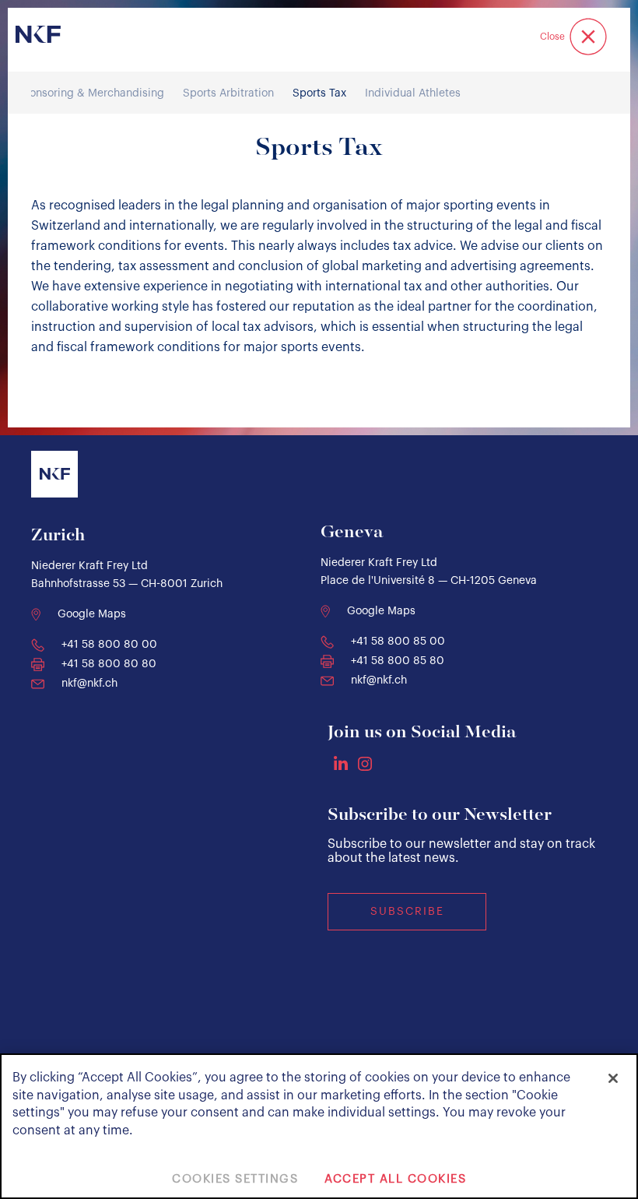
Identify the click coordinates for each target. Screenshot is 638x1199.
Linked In (341, 763)
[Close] (613, 1078)
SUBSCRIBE (407, 911)
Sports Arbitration (228, 93)
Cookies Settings (235, 1179)
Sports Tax (319, 93)
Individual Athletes (413, 93)
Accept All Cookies (395, 1179)
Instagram (365, 764)
